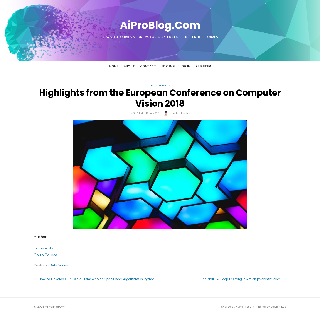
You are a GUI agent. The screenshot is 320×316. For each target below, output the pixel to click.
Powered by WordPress (235, 307)
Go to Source (45, 255)
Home (113, 66)
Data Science (160, 85)
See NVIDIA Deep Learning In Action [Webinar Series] (241, 279)
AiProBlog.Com (160, 25)
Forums (168, 66)
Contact (148, 66)
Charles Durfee (180, 113)
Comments (43, 248)
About (129, 66)
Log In (185, 66)
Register (203, 66)
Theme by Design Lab (271, 307)
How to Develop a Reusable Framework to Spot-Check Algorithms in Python (96, 279)
